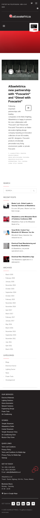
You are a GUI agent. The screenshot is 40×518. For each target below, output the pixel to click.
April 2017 (9, 310)
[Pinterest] (33, 503)
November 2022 (11, 303)
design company (13, 155)
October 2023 (10, 296)
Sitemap (4, 458)
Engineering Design (8, 409)
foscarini (26, 157)
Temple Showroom (8, 423)
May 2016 (9, 324)
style (15, 163)
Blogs (7, 362)
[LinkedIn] (23, 503)
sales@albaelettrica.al (13, 472)
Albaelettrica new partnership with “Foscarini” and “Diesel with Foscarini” (19, 94)
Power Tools (9, 376)
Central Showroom (7, 429)
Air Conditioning (7, 414)
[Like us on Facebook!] (13, 503)
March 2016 (9, 328)
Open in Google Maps (10, 493)
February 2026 (10, 278)
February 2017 (10, 317)
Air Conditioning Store (9, 435)
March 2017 (9, 313)
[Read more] (28, 110)
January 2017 (10, 321)
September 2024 (11, 292)
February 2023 (10, 299)
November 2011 (11, 338)
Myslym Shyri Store (8, 437)
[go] (34, 190)
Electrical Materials (8, 398)
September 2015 (11, 335)
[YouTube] (28, 503)
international (12, 161)
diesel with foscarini (15, 157)
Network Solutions (7, 406)
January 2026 (10, 281)
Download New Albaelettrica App (23, 257)
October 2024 (10, 289)
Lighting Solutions (7, 400)
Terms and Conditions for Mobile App (13, 452)
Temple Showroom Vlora (9, 432)
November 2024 (11, 285)
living (10, 163)
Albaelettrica (20, 71)
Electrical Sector (11, 366)
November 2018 (11, 306)
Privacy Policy (6, 449)
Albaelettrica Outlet (8, 426)
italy (19, 161)
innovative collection (15, 159)
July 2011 (9, 342)
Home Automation (7, 403)
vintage (20, 163)
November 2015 (11, 331)
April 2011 (9, 345)
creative (23, 153)
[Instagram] (18, 503)
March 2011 (9, 349)
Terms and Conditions (9, 447)
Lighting (24, 161)
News (29, 76)
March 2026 (9, 274)
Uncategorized (10, 380)
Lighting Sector (22, 76)
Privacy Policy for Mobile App (11, 455)
